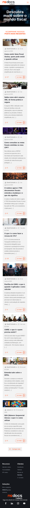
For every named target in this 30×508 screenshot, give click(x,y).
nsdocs (9, 410)
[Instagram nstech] (18, 503)
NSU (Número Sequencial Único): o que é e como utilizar (14, 417)
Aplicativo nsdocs (6, 467)
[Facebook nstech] (6, 503)
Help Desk (19, 475)
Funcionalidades (6, 469)
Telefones (19, 469)
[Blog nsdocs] (9, 2)
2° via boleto (20, 477)
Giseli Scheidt (11, 48)
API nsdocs (5, 472)
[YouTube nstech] (24, 503)
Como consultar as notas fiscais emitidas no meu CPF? (14, 145)
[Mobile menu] (27, 2)
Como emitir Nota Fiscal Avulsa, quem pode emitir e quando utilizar (14, 56)
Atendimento (20, 467)
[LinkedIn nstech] (12, 503)
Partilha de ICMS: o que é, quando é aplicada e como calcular (14, 286)
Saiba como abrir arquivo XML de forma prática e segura (14, 99)
